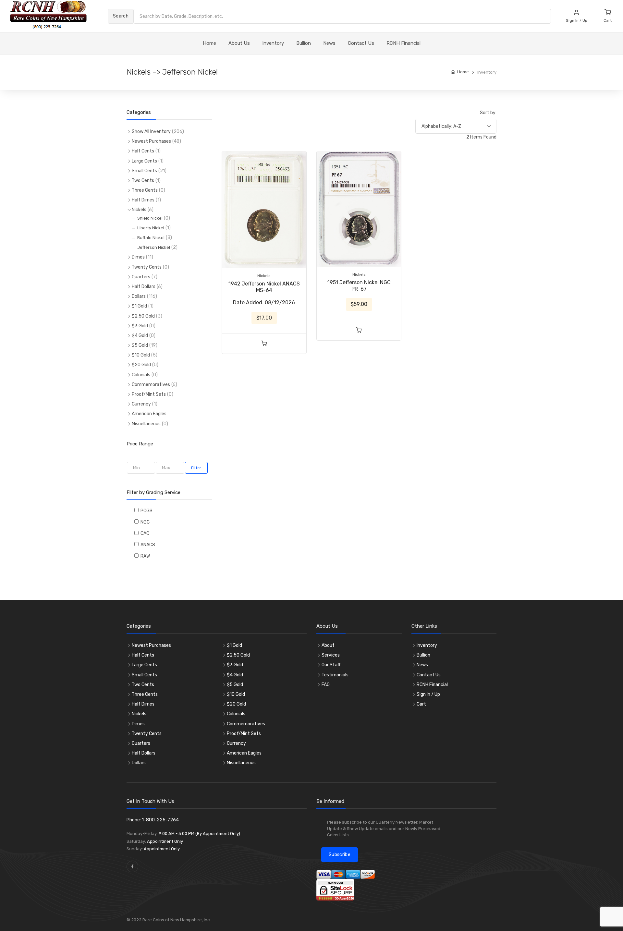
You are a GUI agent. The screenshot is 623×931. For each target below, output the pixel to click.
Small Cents (144, 171)
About (328, 645)
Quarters (141, 277)
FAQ (326, 684)
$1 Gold (139, 306)
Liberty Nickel (150, 227)
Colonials (141, 375)
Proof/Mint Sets (149, 394)
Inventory (273, 43)
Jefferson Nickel (153, 247)
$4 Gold (140, 335)
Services (331, 655)
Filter (196, 468)
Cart (421, 704)
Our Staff (331, 665)
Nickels (139, 209)
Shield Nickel (150, 218)
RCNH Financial (403, 43)
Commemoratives (151, 384)
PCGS (146, 511)
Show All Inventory (151, 131)
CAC (144, 533)
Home (463, 71)
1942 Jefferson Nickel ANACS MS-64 (264, 287)
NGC (144, 522)
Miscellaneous (146, 424)
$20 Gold (141, 365)
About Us (239, 43)
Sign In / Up (428, 694)
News (329, 43)
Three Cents (145, 190)
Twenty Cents (147, 267)
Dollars (139, 296)
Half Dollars (143, 286)
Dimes (138, 257)
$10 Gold (141, 355)
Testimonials (335, 675)
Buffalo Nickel (151, 237)
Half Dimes (143, 200)
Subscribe (339, 854)
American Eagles (149, 414)
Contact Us (361, 43)
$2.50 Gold (143, 316)
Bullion (303, 43)
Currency (141, 404)
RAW (144, 556)
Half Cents (143, 151)
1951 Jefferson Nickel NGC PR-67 (359, 285)
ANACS (147, 545)
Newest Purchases (151, 141)
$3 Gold (140, 326)
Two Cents (143, 180)
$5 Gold (140, 345)
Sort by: (488, 112)
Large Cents (144, 161)
